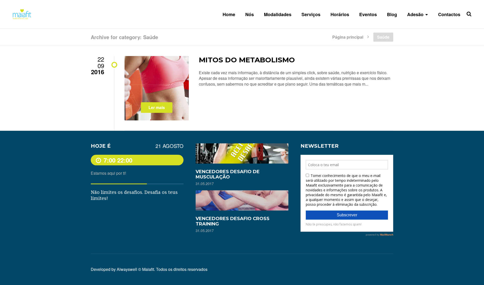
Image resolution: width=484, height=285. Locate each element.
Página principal (347, 36)
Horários (339, 14)
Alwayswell (127, 269)
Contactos (449, 14)
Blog (392, 14)
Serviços (310, 14)
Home (229, 14)
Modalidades (277, 14)
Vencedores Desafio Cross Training (232, 221)
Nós (249, 14)
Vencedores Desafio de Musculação (228, 174)
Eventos (368, 14)
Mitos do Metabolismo (247, 60)
